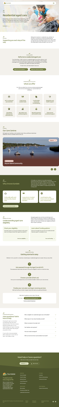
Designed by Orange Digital (45, 402)
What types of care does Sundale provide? (34, 319)
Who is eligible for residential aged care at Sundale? (37, 314)
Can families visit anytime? (30, 327)
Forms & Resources (23, 381)
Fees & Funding (23, 377)
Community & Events (43, 379)
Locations (41, 375)
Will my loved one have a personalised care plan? (36, 335)
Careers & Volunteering (43, 377)
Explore (52, 140)
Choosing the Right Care (24, 390)
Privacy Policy (27, 402)
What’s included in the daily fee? (32, 323)
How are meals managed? (30, 331)
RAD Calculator (23, 383)
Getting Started (23, 379)
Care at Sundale (23, 375)
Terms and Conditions (34, 402)
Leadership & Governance (25, 392)
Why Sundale (22, 388)
